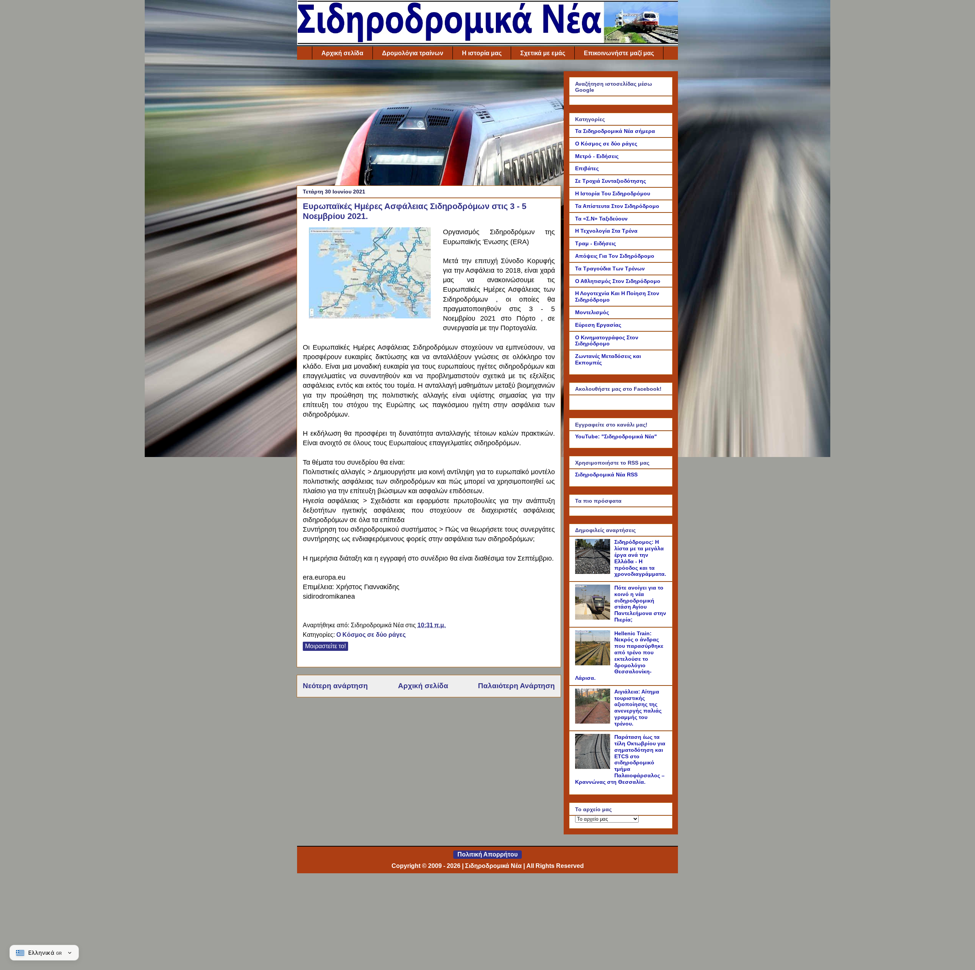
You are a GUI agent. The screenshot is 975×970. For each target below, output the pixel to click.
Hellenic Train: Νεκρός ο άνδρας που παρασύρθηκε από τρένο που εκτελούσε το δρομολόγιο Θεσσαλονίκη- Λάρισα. (619, 655)
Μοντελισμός (592, 312)
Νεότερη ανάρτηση (335, 686)
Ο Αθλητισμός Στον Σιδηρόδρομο (617, 281)
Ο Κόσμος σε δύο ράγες (371, 634)
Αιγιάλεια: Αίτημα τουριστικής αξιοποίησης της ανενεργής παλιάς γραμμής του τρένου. (638, 708)
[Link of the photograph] (370, 316)
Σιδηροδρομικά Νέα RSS (606, 474)
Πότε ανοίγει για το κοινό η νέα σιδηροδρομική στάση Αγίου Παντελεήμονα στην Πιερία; (640, 604)
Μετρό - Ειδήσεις (597, 156)
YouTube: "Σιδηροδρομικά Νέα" (616, 436)
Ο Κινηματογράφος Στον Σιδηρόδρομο (606, 340)
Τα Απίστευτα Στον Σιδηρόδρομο (617, 206)
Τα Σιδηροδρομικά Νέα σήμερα (615, 131)
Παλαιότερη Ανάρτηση (516, 686)
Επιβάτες (587, 168)
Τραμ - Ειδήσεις (595, 243)
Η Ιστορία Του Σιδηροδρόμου (612, 193)
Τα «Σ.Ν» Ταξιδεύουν (601, 219)
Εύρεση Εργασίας (598, 325)
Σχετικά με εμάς (542, 53)
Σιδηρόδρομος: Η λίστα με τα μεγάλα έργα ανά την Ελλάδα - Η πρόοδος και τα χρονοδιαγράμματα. (640, 558)
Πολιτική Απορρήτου (487, 854)
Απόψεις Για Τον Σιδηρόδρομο (614, 256)
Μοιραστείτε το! (325, 646)
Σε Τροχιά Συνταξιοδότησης (610, 181)
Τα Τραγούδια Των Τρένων (610, 268)
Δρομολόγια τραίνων (412, 53)
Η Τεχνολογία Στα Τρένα (606, 231)
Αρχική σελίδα (342, 53)
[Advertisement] (429, 124)
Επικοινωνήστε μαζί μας (619, 53)
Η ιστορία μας (482, 53)
